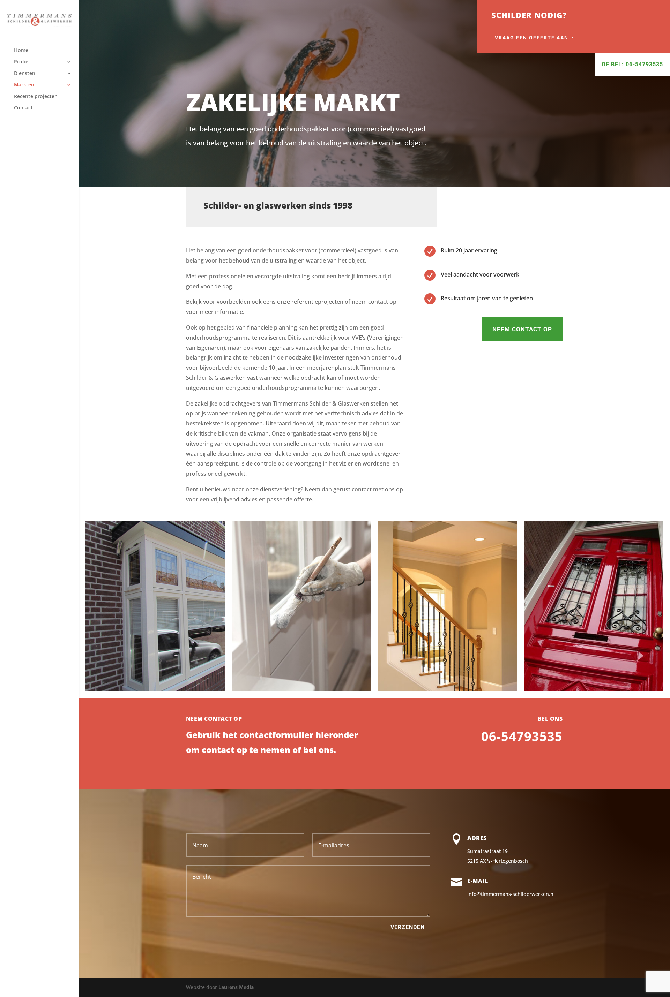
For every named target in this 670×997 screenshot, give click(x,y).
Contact (23, 108)
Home (21, 50)
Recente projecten (36, 96)
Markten (24, 85)
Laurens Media (236, 987)
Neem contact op (522, 329)
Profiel (22, 62)
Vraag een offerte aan (531, 37)
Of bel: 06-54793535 (632, 64)
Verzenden (407, 927)
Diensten (24, 73)
